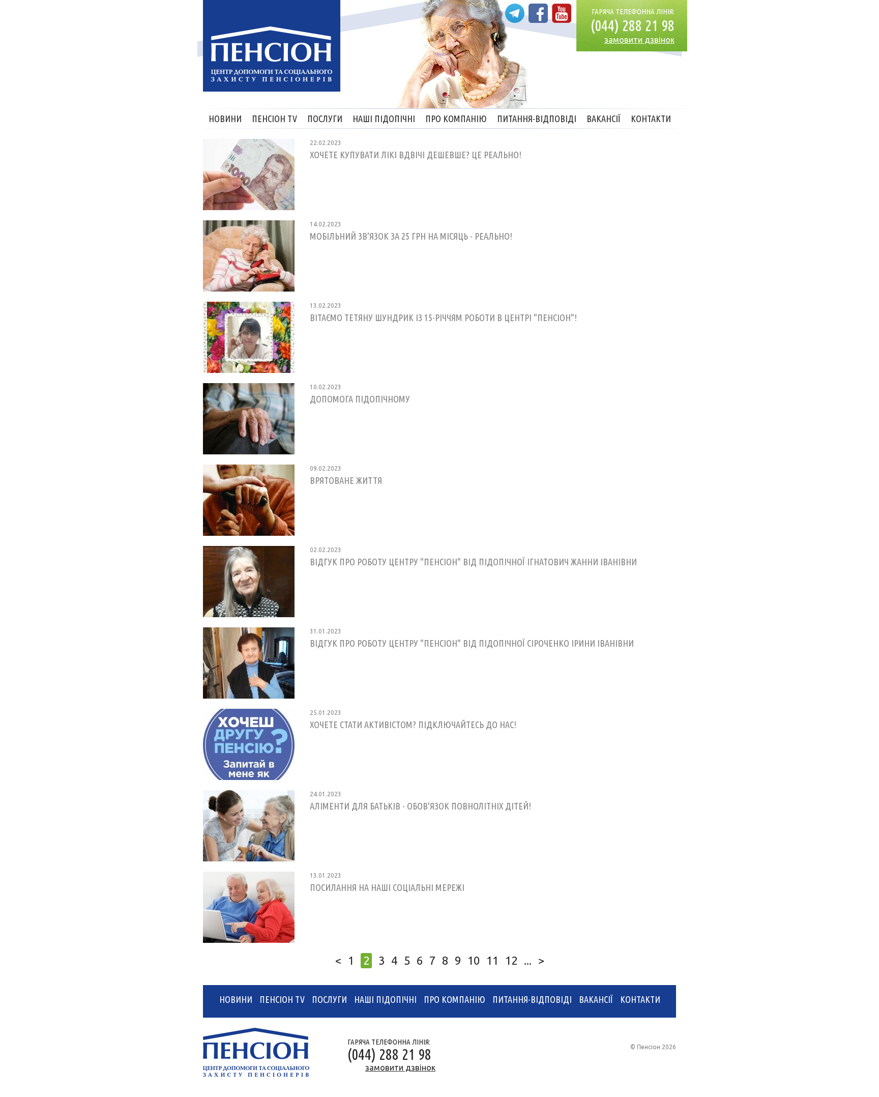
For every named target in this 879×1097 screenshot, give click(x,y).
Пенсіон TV (274, 118)
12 (511, 960)
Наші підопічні (384, 118)
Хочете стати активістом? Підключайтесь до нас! (413, 724)
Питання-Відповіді (536, 118)
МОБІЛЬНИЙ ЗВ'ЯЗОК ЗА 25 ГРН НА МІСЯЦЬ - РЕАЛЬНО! (411, 236)
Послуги (324, 118)
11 (492, 960)
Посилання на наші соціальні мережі (387, 887)
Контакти (651, 118)
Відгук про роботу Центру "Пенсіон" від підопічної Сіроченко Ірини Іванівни (472, 643)
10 (473, 960)
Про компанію (456, 118)
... (528, 960)
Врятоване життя (346, 480)
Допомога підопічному (360, 399)
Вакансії (604, 118)
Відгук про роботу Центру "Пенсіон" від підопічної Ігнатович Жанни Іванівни (473, 562)
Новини (225, 118)
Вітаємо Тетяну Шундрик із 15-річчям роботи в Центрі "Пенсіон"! (443, 317)
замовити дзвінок (639, 39)
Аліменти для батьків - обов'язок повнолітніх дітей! (420, 806)
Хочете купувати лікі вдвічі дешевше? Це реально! (415, 155)
